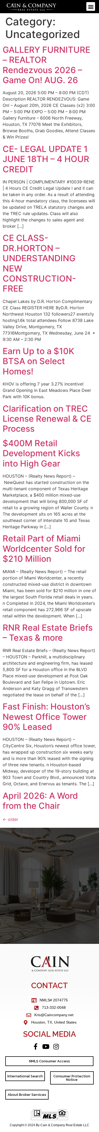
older (10, 819)
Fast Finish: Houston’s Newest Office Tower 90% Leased (46, 716)
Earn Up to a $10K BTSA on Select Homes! (38, 361)
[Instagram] (56, 1046)
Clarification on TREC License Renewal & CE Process (47, 418)
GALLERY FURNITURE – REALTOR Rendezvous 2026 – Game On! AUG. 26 (46, 65)
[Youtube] (46, 1046)
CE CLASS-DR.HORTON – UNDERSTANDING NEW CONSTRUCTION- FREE (39, 263)
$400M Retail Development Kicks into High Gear (41, 453)
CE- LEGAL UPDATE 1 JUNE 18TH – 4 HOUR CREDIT (46, 159)
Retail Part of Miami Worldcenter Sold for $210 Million (44, 548)
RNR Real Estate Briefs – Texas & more (48, 632)
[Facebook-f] (35, 1046)
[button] (90, 6)
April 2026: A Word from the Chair (40, 801)
